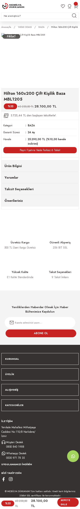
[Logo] (13, 6)
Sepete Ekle (65, 502)
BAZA (31, 125)
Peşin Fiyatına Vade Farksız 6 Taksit (40, 150)
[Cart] (76, 6)
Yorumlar (11, 177)
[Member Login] (69, 6)
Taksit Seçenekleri (19, 189)
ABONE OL (41, 333)
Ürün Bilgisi (13, 166)
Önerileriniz (13, 200)
